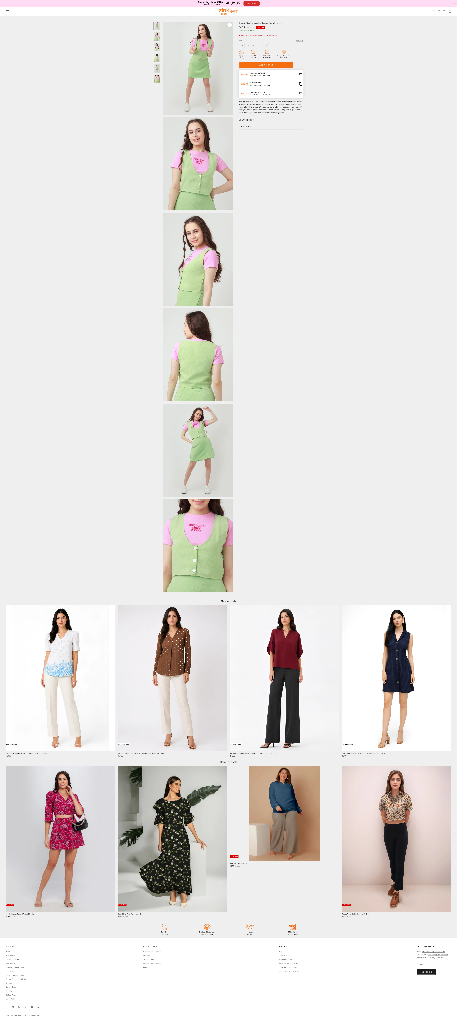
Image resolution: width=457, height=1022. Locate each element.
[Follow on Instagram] (19, 1007)
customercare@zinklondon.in (433, 952)
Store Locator (148, 959)
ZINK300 (244, 74)
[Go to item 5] (157, 68)
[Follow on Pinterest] (25, 1007)
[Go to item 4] (157, 57)
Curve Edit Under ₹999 (15, 975)
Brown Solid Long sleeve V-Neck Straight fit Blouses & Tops (141, 753)
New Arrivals (10, 963)
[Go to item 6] (157, 79)
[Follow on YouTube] (31, 1007)
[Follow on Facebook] (7, 1007)
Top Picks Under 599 (14, 959)
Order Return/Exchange (288, 967)
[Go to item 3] (157, 47)
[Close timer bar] (455, 3)
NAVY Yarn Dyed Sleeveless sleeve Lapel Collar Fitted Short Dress (367, 753)
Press (145, 967)
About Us (146, 955)
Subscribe (426, 972)
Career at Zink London (152, 952)
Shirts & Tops (11, 987)
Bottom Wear (11, 995)
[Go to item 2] (157, 36)
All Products (10, 955)
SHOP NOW (251, 3)
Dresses (9, 983)
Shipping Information (287, 959)
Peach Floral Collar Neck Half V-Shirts (356, 914)
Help (281, 952)
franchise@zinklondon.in (438, 955)
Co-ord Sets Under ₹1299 (16, 979)
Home (8, 952)
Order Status (284, 955)
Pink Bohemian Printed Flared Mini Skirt (20, 914)
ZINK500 (244, 84)
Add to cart (266, 65)
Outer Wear (10, 999)
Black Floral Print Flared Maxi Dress (131, 914)
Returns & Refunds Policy (289, 963)
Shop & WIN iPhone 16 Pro (289, 971)
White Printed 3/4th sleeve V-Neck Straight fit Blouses (26, 753)
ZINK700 (244, 93)
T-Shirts (9, 991)
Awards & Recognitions (152, 963)
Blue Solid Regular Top (238, 863)
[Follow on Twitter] (13, 1007)
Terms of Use (422, 958)
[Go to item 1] (157, 26)
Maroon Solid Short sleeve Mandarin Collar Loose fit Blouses (253, 753)
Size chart (299, 40)
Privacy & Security (436, 958)
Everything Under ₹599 (15, 967)
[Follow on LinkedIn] (38, 1007)
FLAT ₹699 (10, 971)
